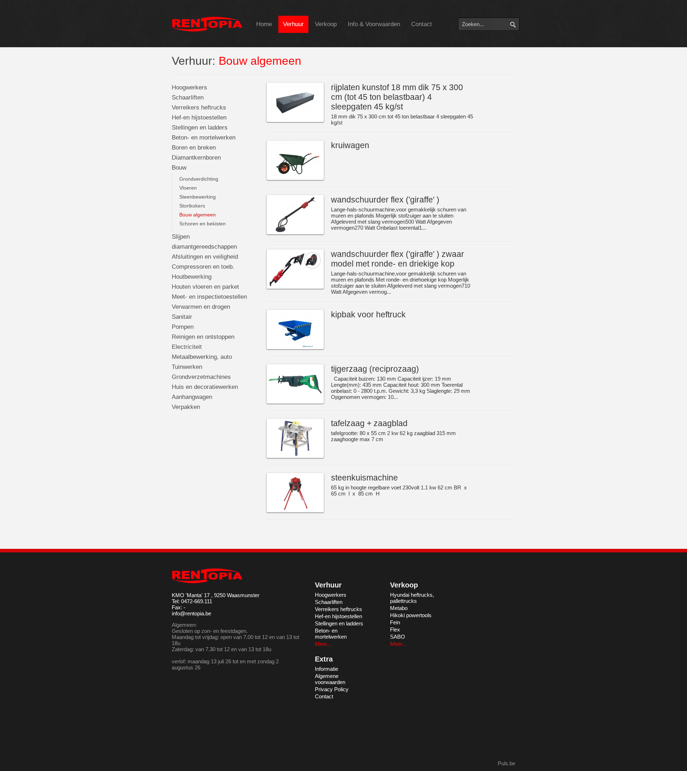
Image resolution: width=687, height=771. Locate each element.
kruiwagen (350, 145)
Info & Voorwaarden (374, 24)
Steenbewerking (197, 197)
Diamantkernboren (196, 157)
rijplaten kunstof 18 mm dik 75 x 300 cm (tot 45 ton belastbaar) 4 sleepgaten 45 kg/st (397, 97)
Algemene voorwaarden (330, 679)
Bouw (179, 167)
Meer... (323, 644)
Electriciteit (187, 346)
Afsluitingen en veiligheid (205, 256)
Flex (395, 629)
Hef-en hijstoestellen (199, 117)
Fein (395, 622)
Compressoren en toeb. (203, 266)
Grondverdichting (198, 179)
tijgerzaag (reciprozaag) (375, 369)
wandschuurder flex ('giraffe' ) (385, 199)
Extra (324, 659)
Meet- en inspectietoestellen (209, 296)
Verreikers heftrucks (199, 107)
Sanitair (182, 316)
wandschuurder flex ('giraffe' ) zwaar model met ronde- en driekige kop (397, 258)
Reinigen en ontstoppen (203, 336)
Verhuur (293, 24)
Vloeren (188, 188)
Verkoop (326, 24)
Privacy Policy (332, 689)
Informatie (326, 669)
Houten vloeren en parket (205, 286)
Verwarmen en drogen (201, 306)
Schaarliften (188, 97)
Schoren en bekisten (202, 223)
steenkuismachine (364, 477)
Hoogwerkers (189, 87)
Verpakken (186, 407)
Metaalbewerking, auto (202, 356)
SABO (397, 637)
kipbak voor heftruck (368, 314)
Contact (421, 24)
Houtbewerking (191, 276)
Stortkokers (192, 206)
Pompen (183, 326)
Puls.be (506, 763)
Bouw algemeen (197, 215)
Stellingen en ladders (200, 127)
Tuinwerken (187, 366)
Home (264, 24)
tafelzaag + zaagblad (369, 423)
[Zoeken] (517, 24)
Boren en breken (194, 147)
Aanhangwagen (192, 397)
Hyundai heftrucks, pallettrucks (412, 598)
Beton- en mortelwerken (203, 137)
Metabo (399, 608)
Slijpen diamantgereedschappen (204, 241)
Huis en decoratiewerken (205, 387)
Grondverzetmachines (201, 377)
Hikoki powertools (411, 615)
